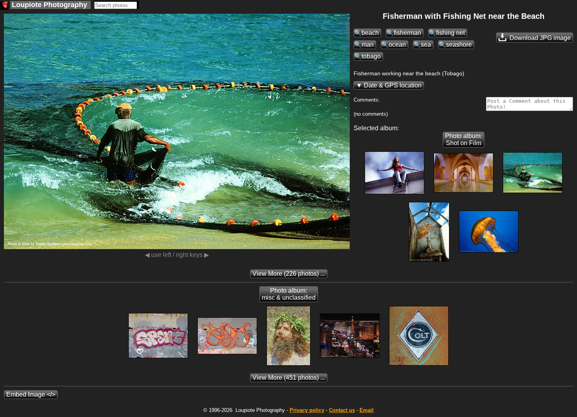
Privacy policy (307, 410)
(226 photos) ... (288, 273)
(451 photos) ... (288, 377)
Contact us (342, 410)
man (368, 44)
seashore (459, 44)
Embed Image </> (30, 394)
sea (426, 44)
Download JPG (539, 38)
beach (370, 32)
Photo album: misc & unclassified (289, 294)
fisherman (407, 32)
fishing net (450, 32)
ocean (397, 44)
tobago (371, 56)
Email (367, 410)
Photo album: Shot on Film (463, 139)
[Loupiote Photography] (4, 6)
